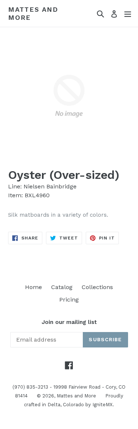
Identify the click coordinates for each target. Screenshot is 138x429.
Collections (97, 287)
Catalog (61, 287)
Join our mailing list (69, 322)
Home (33, 287)
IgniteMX (102, 404)
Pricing (69, 299)
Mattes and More (33, 13)
